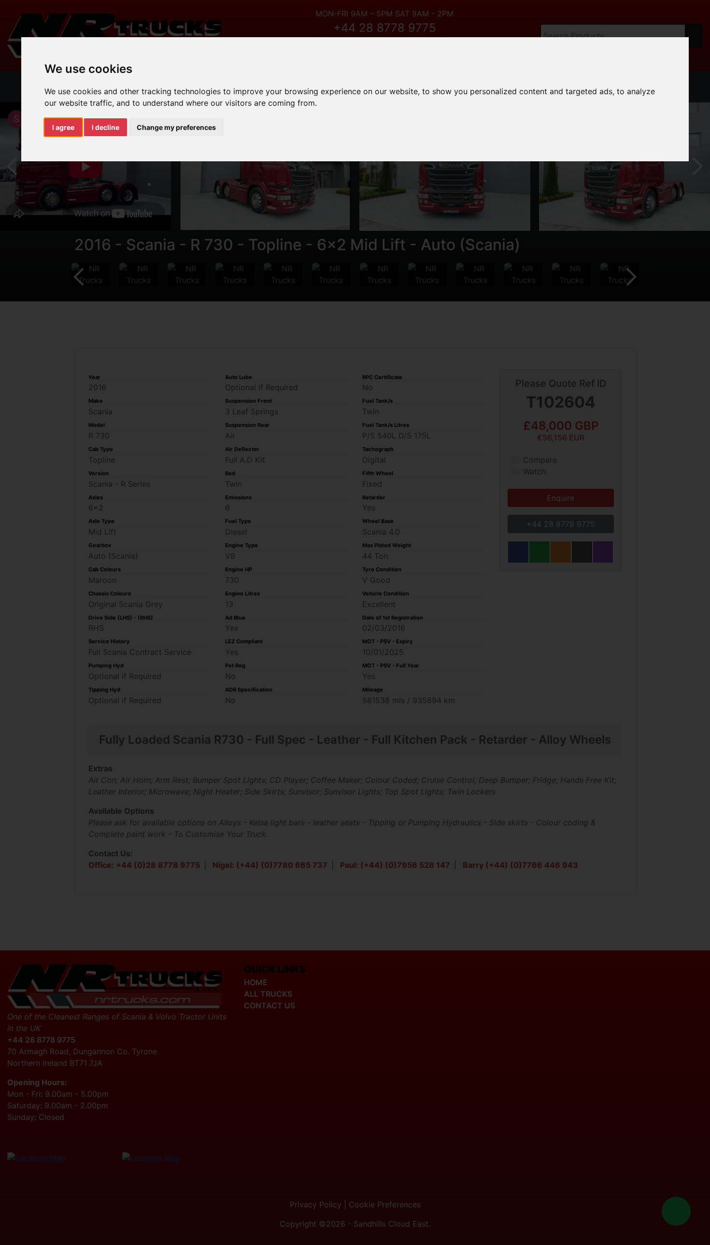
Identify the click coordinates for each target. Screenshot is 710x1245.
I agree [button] (63, 127)
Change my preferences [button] (176, 127)
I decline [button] (105, 127)
